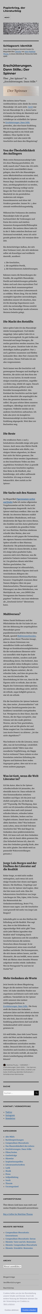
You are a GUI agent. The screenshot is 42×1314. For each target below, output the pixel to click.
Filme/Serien (11, 1152)
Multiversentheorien (26, 636)
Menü (6, 17)
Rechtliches (8, 1288)
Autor (27, 52)
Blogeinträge (9, 1277)
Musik (8, 1171)
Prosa (7, 1174)
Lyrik (7, 1168)
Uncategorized (11, 1186)
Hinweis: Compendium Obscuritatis (21, 1245)
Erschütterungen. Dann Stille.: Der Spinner (17, 69)
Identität (19, 1072)
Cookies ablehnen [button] (12, 1310)
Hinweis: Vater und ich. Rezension (20, 1242)
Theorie (8, 1183)
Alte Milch (10, 1137)
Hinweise (9, 1158)
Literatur (18, 52)
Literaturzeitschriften (15, 1165)
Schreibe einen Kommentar (13, 1074)
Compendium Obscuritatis (17, 1143)
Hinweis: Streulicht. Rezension (19, 1248)
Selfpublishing (11, 1177)
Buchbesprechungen (14, 1140)
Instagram (10, 1115)
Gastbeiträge (11, 1155)
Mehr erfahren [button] (9, 1304)
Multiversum (28, 1072)
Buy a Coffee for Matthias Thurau (18, 1214)
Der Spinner (31, 1067)
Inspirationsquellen (14, 1162)
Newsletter (10, 1118)
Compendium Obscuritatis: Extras (20, 1239)
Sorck (8, 1180)
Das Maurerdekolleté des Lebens (19, 1146)
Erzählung (12, 1072)
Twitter (8, 1112)
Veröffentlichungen (12, 1282)
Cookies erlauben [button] (29, 1310)
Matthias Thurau (12, 1065)
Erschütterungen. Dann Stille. (14, 1067)
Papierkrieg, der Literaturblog (14, 9)
